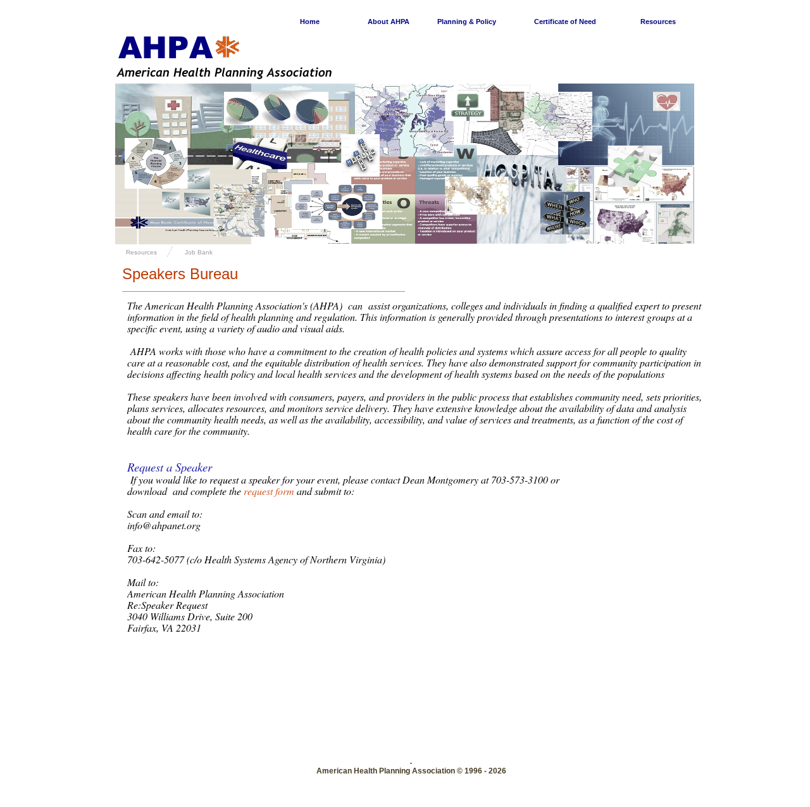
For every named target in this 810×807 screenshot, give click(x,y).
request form (269, 490)
